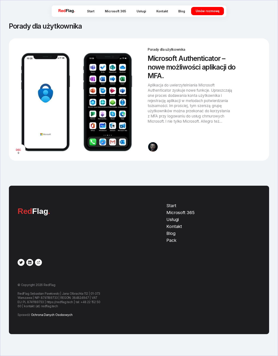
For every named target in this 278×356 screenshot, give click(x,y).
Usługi (141, 11)
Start (90, 11)
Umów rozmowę (207, 11)
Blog (181, 11)
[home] (67, 11)
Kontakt (162, 11)
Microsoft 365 (115, 11)
